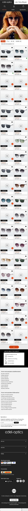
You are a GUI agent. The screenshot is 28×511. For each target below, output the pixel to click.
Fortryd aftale (14, 500)
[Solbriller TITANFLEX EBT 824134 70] (20, 110)
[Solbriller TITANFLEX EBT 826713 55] (20, 96)
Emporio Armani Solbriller (7, 381)
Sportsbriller (23, 9)
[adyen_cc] (2, 463)
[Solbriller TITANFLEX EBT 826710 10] (20, 170)
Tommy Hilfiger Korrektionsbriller (8, 407)
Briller (13, 9)
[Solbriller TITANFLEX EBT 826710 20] (20, 289)
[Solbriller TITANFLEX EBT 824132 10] (20, 259)
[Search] (4, 6)
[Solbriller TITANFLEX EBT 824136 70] (7, 125)
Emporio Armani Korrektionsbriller (9, 401)
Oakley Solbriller (4, 375)
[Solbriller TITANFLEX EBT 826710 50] (20, 245)
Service (3, 447)
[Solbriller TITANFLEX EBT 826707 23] (7, 334)
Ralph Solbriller (4, 386)
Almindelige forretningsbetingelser (9, 502)
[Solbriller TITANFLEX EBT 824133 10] (20, 140)
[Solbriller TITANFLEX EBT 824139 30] (7, 185)
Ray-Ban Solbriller (5, 373)
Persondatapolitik (22, 502)
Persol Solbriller (4, 376)
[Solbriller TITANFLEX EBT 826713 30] (7, 304)
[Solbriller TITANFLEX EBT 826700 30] (20, 51)
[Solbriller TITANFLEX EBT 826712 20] (20, 319)
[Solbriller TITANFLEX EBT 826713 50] (20, 274)
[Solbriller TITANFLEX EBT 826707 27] (20, 215)
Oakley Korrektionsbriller (6, 396)
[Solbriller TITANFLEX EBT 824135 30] (20, 200)
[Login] (14, 6)
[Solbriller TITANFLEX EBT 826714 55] (7, 81)
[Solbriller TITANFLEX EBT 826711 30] (7, 200)
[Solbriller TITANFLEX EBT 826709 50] (20, 304)
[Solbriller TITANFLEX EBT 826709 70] (20, 155)
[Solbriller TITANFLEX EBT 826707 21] (20, 230)
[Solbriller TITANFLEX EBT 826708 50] (7, 230)
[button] (7, 2)
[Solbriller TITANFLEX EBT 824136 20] (7, 259)
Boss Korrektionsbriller (6, 406)
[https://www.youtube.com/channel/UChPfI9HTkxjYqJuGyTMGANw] (23, 481)
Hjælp (2, 453)
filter (4, 41)
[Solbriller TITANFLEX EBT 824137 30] (7, 319)
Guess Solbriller (4, 385)
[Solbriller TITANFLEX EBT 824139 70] (7, 215)
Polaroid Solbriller (5, 380)
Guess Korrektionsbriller (6, 404)
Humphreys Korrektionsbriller (8, 398)
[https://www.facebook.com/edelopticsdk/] (18, 481)
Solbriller (4, 9)
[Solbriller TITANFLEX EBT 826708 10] (7, 66)
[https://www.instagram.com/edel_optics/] (21, 481)
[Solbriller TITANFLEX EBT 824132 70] (7, 51)
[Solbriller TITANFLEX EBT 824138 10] (7, 245)
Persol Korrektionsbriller (6, 402)
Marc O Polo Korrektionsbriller (8, 399)
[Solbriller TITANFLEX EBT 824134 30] (7, 289)
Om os (2, 441)
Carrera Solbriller (5, 378)
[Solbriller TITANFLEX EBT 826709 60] (20, 185)
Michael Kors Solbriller (6, 383)
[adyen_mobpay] (13, 463)
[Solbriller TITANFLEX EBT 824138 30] (7, 155)
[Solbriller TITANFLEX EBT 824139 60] (20, 66)
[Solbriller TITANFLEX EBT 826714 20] (7, 140)
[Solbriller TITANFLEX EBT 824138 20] (20, 334)
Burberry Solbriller (5, 388)
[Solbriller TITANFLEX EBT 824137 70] (20, 81)
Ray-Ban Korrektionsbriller (7, 394)
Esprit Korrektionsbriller (6, 409)
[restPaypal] (9, 463)
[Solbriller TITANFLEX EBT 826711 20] (7, 274)
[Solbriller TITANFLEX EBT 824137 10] (20, 125)
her (11, 426)
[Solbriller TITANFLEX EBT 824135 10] (7, 110)
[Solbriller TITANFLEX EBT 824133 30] (7, 170)
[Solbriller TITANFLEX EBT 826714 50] (7, 96)
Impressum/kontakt (13, 504)
